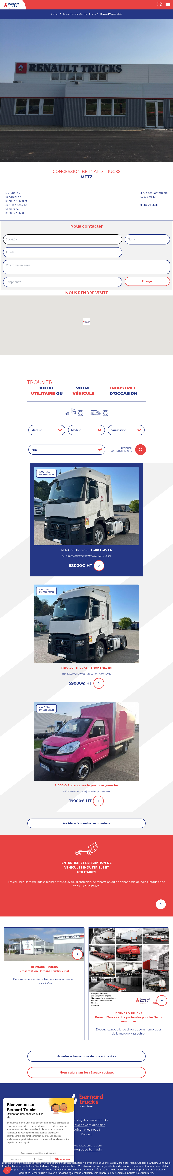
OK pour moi (62, 1159)
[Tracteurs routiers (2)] (70, 411)
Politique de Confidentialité (86, 1125)
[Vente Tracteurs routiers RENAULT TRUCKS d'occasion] (86, 506)
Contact (86, 1134)
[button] (7, 1170)
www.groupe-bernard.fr (86, 1149)
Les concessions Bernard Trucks (79, 14)
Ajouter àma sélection (46, 473)
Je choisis (39, 1159)
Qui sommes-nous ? (86, 1129)
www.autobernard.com (86, 1145)
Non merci (15, 1159)
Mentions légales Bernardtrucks (86, 1120)
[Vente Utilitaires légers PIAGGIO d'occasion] (86, 741)
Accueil (54, 14)
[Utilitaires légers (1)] (95, 413)
